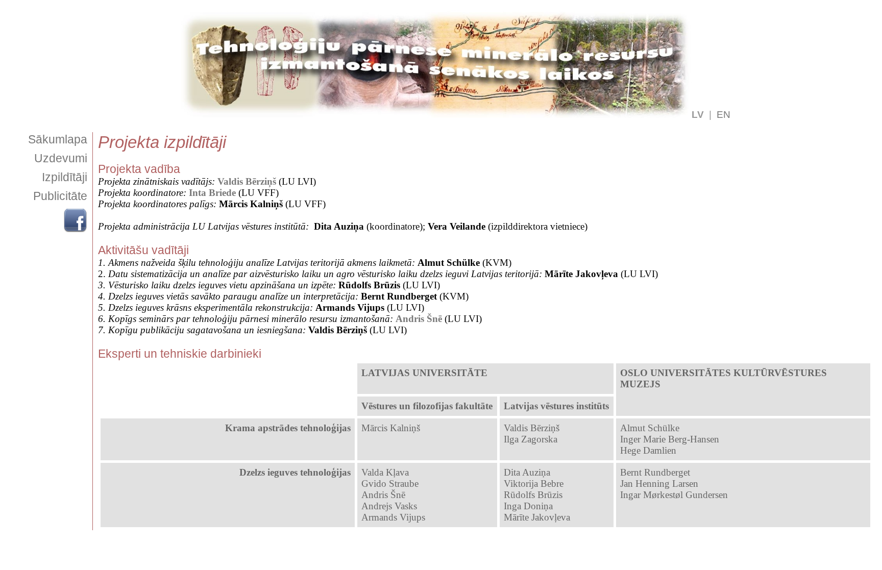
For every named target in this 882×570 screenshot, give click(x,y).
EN (723, 114)
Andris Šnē (419, 318)
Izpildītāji (64, 177)
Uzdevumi (60, 158)
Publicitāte (60, 196)
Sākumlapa (57, 139)
